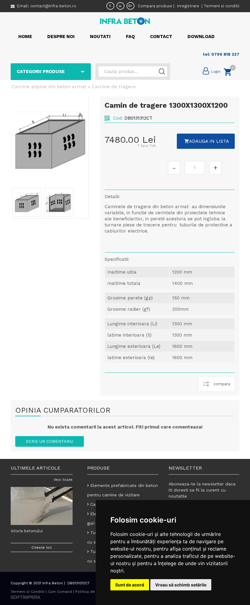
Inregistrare (188, 6)
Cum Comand (60, 591)
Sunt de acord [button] (129, 584)
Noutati (100, 36)
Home (25, 36)
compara (221, 384)
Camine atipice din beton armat (49, 86)
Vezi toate (63, 479)
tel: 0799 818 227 (221, 54)
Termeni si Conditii (28, 591)
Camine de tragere (114, 86)
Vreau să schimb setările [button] (180, 584)
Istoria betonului (27, 531)
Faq (130, 36)
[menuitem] (25, 36)
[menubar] (116, 36)
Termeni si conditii (221, 6)
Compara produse (155, 6)
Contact (161, 36)
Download (201, 36)
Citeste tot (41, 547)
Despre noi (61, 36)
